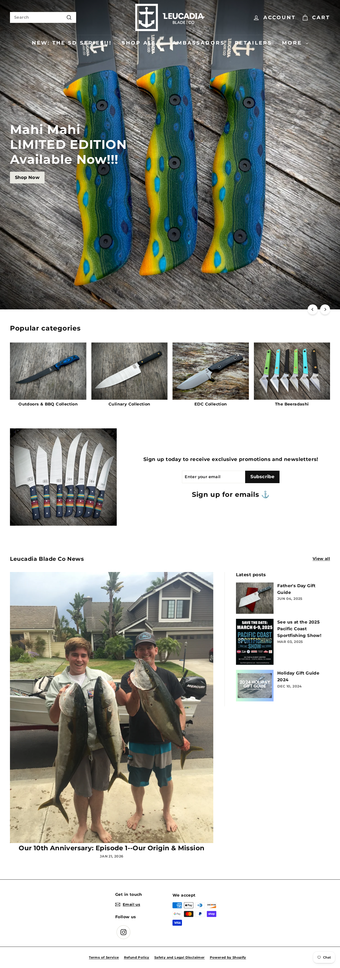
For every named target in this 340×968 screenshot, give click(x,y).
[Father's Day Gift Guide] (255, 598)
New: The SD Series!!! (72, 43)
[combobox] (43, 17)
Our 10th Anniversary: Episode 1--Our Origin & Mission (111, 848)
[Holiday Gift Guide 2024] (255, 685)
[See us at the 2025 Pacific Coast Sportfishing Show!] (255, 642)
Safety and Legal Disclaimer (179, 957)
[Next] (325, 309)
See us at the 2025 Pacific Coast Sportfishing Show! (299, 629)
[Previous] (313, 309)
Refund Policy (136, 957)
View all (321, 558)
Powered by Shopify (228, 957)
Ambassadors (198, 43)
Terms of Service (104, 957)
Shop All (140, 43)
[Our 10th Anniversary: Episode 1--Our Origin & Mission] (111, 707)
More (293, 43)
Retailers (253, 43)
